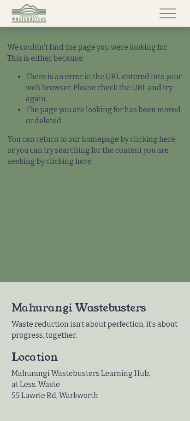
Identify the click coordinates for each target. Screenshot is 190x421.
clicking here (152, 139)
